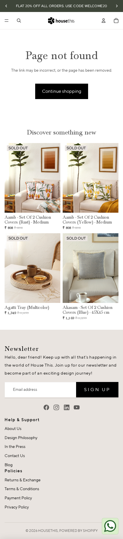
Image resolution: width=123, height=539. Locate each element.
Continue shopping (61, 91)
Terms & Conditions (22, 488)
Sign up (97, 389)
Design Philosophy (21, 437)
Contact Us (15, 455)
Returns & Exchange (23, 480)
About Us (13, 428)
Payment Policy (18, 498)
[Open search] (19, 20)
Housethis (48, 530)
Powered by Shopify (78, 530)
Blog (9, 464)
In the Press (15, 446)
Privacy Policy (17, 507)
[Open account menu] (103, 20)
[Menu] (6, 20)
